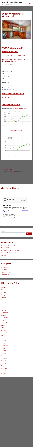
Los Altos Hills (5, 317)
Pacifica (3, 338)
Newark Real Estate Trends (20, 108)
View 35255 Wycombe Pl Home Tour (16, 55)
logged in (12, 171)
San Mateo (4, 358)
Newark (3, 335)
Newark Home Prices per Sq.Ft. (16, 155)
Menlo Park (4, 323)
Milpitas (3, 328)
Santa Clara (4, 361)
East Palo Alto (4, 305)
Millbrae (3, 325)
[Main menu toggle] (29, 3)
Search (3, 231)
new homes (4, 269)
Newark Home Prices (16, 130)
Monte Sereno (5, 330)
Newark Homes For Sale (12, 2)
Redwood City (5, 345)
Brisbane (3, 292)
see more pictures (6, 42)
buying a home (5, 267)
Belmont (3, 290)
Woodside (3, 373)
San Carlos (4, 353)
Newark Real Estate (11, 104)
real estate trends (5, 272)
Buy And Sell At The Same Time (9, 252)
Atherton (3, 287)
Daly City (3, 302)
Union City (4, 371)
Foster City (4, 307)
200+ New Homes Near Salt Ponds (10, 250)
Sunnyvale (4, 368)
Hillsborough (4, 312)
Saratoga (3, 363)
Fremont (3, 310)
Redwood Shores (5, 348)
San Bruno (4, 350)
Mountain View (5, 333)
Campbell (3, 297)
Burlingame (4, 295)
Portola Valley (4, 343)
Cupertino (3, 300)
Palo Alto (3, 340)
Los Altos (3, 315)
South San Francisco (6, 366)
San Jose (3, 356)
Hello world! (4, 255)
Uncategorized (5, 274)
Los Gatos (4, 320)
